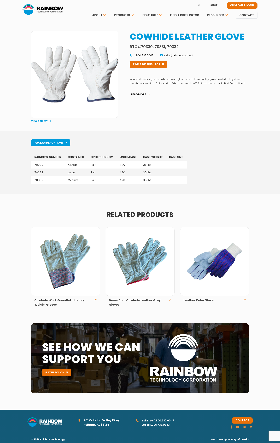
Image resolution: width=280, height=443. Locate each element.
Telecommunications (159, 25)
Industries (150, 15)
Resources (215, 15)
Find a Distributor (184, 15)
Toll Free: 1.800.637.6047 (158, 421)
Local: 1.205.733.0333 (156, 425)
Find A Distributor (146, 64)
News (213, 25)
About (97, 15)
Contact (246, 15)
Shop (214, 5)
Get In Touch (54, 372)
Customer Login (242, 5)
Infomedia (243, 440)
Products (122, 15)
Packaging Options (49, 143)
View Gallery (39, 121)
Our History (103, 25)
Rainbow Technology (52, 440)
